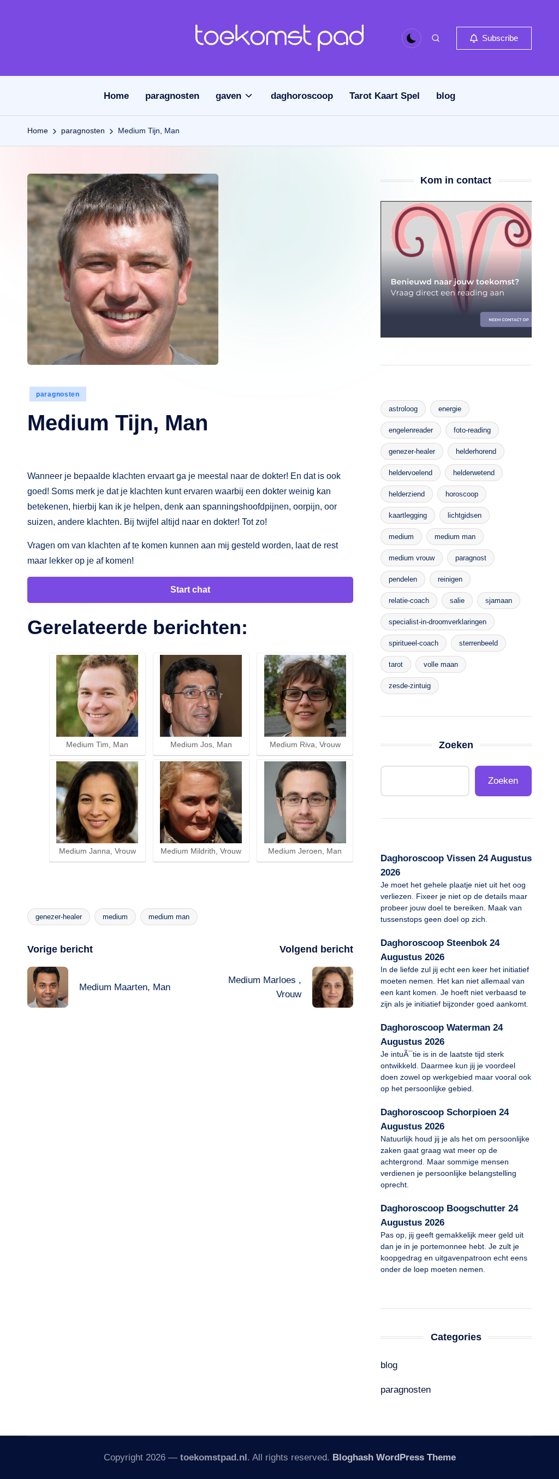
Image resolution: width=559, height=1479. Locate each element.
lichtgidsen (464, 515)
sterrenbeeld (478, 643)
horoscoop (461, 494)
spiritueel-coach (413, 643)
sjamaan (498, 600)
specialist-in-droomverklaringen (437, 622)
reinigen (450, 579)
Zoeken (456, 744)
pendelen (403, 579)
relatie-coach (409, 600)
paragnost (470, 558)
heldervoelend (410, 473)
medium (115, 917)
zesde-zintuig (410, 686)
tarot (396, 664)
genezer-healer (58, 917)
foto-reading (472, 430)
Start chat (190, 589)
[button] (494, 38)
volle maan (441, 664)
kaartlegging (408, 515)
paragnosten (58, 394)
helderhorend (476, 451)
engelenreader (411, 430)
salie (457, 600)
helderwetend (474, 473)
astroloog (403, 409)
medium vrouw (412, 558)
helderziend (407, 494)
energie (449, 409)
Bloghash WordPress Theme (394, 1457)
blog (388, 1365)
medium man (168, 917)
